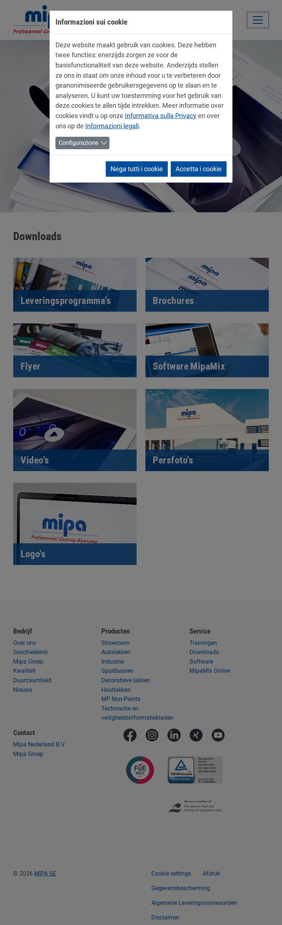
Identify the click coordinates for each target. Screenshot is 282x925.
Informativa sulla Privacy (160, 116)
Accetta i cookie (199, 169)
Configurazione (78, 142)
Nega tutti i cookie (137, 169)
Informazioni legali (112, 126)
